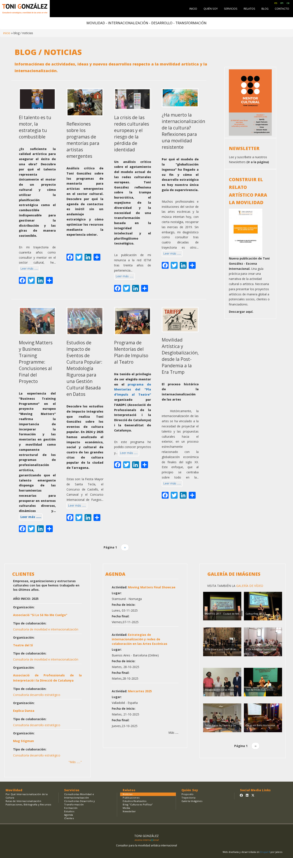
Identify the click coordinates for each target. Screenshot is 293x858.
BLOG (265, 9)
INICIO (193, 9)
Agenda (68, 814)
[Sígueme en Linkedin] (247, 795)
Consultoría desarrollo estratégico (36, 695)
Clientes (69, 818)
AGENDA (115, 574)
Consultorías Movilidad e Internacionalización (79, 796)
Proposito (187, 794)
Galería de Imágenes (233, 574)
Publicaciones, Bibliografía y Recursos (28, 804)
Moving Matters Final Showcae (151, 587)
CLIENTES (23, 574)
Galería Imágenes (191, 801)
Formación (70, 807)
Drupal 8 (265, 851)
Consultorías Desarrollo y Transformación (79, 802)
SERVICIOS (230, 9)
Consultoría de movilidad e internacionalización (45, 629)
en (281, 3)
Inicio (6, 33)
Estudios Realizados (134, 801)
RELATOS (249, 9)
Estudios (69, 811)
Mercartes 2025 (140, 691)
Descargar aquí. (241, 312)
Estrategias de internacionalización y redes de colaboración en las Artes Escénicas (139, 639)
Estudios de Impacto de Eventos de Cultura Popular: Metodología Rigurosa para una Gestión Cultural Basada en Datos (84, 368)
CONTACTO (282, 9)
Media (126, 807)
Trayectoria (188, 797)
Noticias (127, 794)
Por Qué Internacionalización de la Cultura (27, 796)
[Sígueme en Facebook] (241, 795)
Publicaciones (131, 797)
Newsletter (129, 811)
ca (288, 3)
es (275, 3)
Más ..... (173, 732)
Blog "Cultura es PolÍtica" (138, 804)
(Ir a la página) (257, 162)
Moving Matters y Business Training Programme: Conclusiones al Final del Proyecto (36, 362)
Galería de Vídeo (249, 586)
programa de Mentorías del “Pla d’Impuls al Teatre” (132, 389)
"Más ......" (75, 762)
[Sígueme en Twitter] (252, 795)
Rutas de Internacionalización (23, 801)
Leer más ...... (29, 268)
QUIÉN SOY (211, 9)
